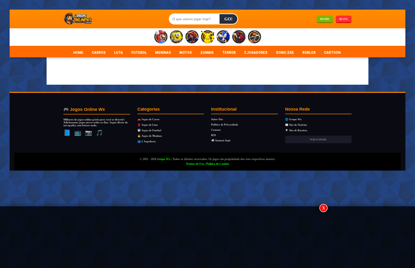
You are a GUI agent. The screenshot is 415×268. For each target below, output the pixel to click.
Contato (216, 129)
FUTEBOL (139, 52)
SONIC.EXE (285, 52)
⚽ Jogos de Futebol (149, 130)
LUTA (118, 52)
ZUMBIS (207, 52)
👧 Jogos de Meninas (149, 135)
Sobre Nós (217, 119)
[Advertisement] (207, 238)
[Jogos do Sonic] (223, 37)
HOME (325, 19)
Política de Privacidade (224, 124)
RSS (213, 135)
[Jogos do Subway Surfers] (254, 37)
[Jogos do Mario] (160, 37)
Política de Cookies (217, 164)
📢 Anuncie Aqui (220, 140)
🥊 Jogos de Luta (147, 124)
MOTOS (185, 52)
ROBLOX (309, 52)
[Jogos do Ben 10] (238, 37)
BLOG (343, 19)
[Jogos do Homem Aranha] (192, 37)
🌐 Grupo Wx (293, 119)
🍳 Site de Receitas (296, 130)
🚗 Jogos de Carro (148, 119)
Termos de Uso (195, 164)
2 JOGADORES (256, 52)
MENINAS (163, 52)
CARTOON (332, 52)
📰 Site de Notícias (296, 124)
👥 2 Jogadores (146, 141)
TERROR (229, 52)
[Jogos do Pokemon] (207, 37)
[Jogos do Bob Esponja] (176, 37)
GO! (228, 19)
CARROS (99, 52)
